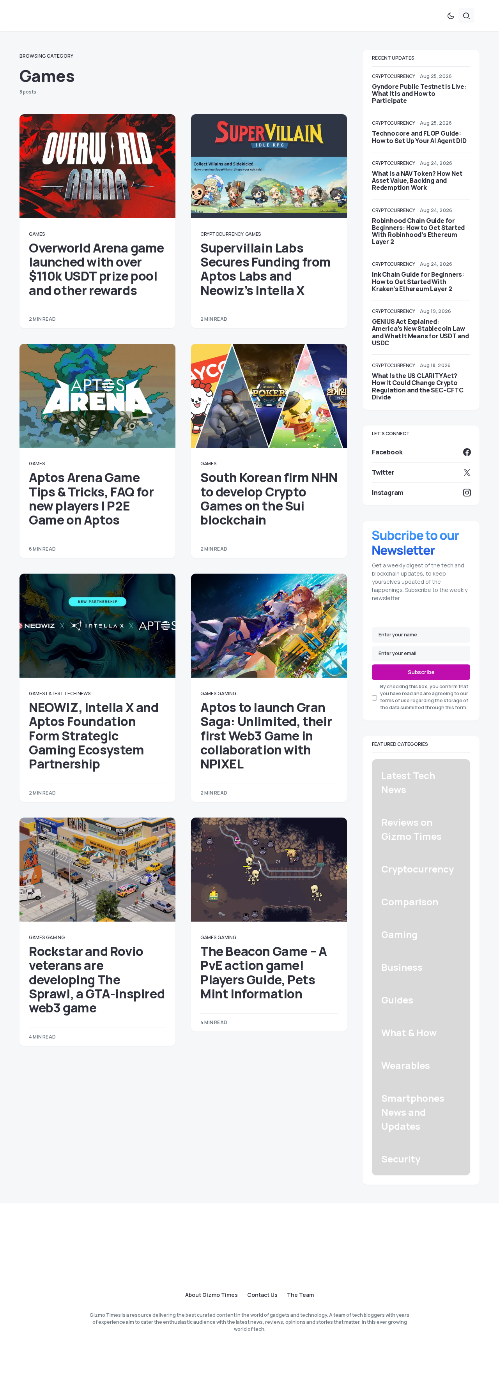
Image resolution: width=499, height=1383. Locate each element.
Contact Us (262, 1295)
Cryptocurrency (222, 234)
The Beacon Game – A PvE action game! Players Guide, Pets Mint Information (263, 972)
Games (37, 234)
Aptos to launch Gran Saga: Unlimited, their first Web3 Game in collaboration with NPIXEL (266, 736)
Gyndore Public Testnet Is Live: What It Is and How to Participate (419, 93)
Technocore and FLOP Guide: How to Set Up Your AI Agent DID (419, 137)
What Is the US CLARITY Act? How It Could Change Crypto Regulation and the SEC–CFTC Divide (418, 386)
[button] (450, 15)
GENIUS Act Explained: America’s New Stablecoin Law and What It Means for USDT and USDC (420, 332)
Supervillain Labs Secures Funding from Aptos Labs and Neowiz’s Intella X (265, 269)
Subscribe (421, 672)
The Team (300, 1295)
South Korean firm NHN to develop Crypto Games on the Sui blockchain (269, 498)
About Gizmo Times (211, 1295)
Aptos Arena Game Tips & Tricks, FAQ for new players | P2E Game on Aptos (91, 498)
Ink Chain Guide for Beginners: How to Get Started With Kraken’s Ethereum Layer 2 (418, 281)
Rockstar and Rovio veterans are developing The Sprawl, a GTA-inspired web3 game (97, 980)
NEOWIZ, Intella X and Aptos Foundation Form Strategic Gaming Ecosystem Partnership (94, 736)
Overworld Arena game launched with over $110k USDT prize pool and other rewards (96, 269)
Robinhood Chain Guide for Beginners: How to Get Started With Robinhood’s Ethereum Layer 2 (418, 231)
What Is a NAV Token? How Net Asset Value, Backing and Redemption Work (417, 180)
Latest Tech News (68, 693)
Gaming (227, 693)
